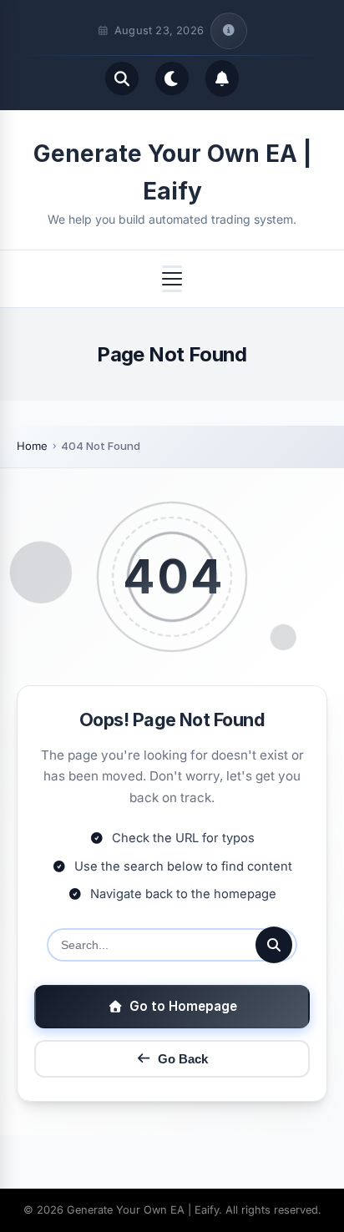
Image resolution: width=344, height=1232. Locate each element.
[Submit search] (273, 945)
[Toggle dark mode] (172, 78)
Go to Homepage (183, 1006)
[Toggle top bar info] (228, 31)
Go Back (183, 1059)
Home (32, 445)
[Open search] (122, 78)
